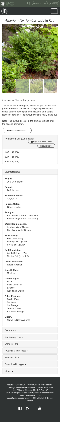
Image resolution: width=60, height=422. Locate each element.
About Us (10, 384)
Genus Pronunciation (18, 130)
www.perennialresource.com (41, 392)
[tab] (30, 172)
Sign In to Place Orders (42, 141)
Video (50, 387)
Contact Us (20, 384)
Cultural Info (42, 387)
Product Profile (46, 145)
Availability (20, 387)
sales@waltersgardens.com (18, 397)
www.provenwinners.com (30, 395)
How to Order (40, 3)
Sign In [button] (55, 2)
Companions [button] (12, 330)
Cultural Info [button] (12, 343)
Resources (30, 387)
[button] (28, 3)
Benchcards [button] (11, 357)
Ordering (10, 387)
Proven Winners (34, 384)
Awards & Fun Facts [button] (15, 350)
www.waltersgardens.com (17, 392)
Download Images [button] (15, 364)
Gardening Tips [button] (13, 336)
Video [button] (8, 371)
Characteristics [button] (13, 171)
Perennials (47, 384)
